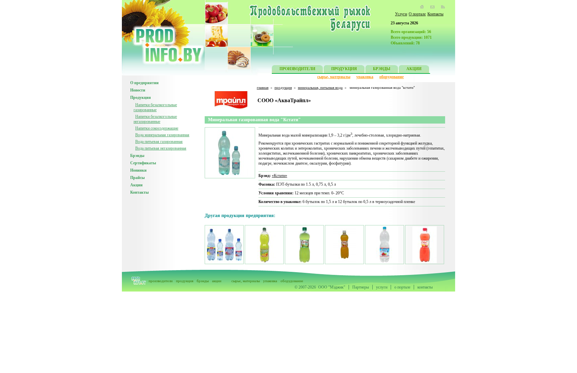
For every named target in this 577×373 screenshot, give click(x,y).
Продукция (140, 97)
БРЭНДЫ (381, 68)
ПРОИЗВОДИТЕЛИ (297, 68)
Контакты (435, 14)
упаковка (364, 76)
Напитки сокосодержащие (156, 128)
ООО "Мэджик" (331, 287)
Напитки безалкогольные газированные (155, 107)
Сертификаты (143, 163)
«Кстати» (279, 175)
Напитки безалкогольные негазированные (155, 119)
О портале (417, 14)
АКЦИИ (413, 68)
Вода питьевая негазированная (160, 148)
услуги (381, 287)
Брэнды (137, 155)
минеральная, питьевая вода (320, 87)
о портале (402, 287)
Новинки (138, 170)
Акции (136, 185)
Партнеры (360, 287)
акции (216, 281)
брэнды (203, 281)
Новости (137, 90)
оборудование (391, 76)
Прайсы (137, 177)
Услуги (401, 14)
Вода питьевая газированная (159, 141)
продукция (283, 87)
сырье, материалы (333, 76)
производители (161, 281)
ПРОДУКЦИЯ (344, 68)
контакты (425, 287)
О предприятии (144, 82)
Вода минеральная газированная (162, 135)
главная (262, 87)
